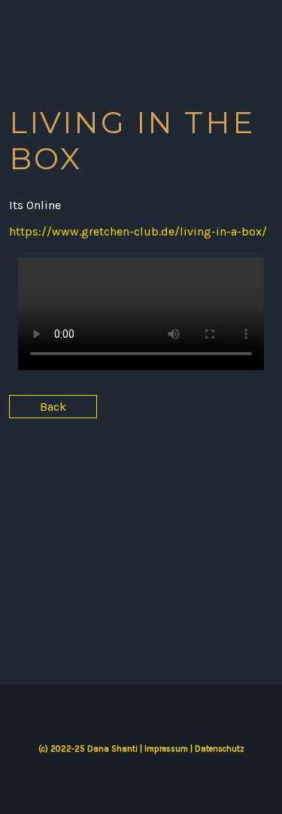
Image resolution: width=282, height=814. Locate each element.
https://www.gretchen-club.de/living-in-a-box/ (138, 231)
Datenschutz (219, 749)
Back (53, 406)
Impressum (166, 749)
